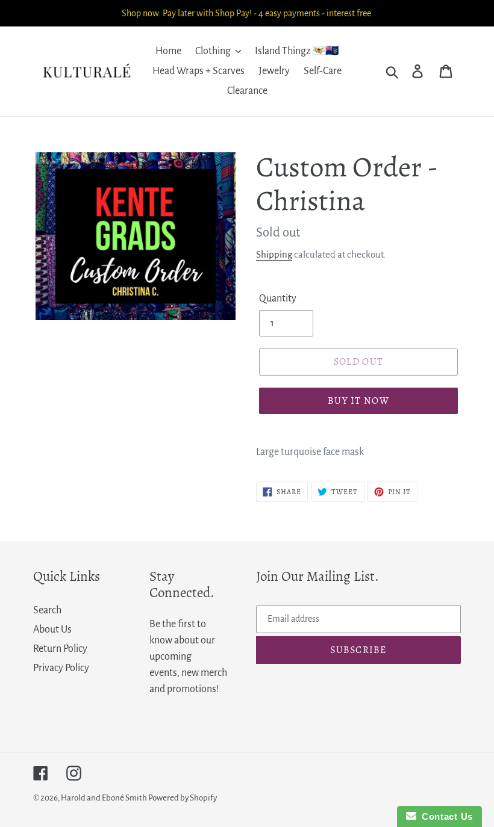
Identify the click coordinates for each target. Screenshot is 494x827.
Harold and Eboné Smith (104, 797)
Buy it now (358, 400)
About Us (52, 629)
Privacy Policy (61, 668)
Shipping (274, 254)
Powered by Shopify (182, 797)
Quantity (277, 298)
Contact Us (444, 816)
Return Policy (60, 648)
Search (47, 610)
